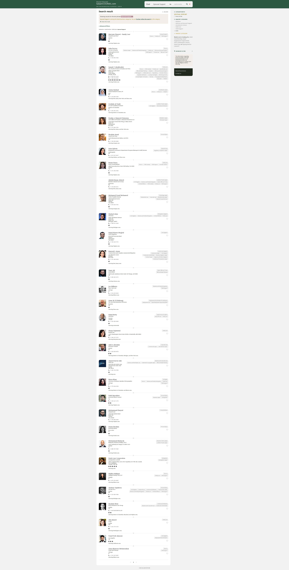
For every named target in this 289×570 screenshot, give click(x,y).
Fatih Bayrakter (114, 395)
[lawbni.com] (109, 433)
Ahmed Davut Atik (115, 361)
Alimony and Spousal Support (161, 50)
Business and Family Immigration (139, 50)
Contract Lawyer (149, 257)
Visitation (165, 78)
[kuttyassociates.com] (109, 323)
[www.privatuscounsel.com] (110, 353)
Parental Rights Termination (142, 76)
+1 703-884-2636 (114, 419)
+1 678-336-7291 (114, 204)
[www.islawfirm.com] (110, 403)
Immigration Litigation (162, 213)
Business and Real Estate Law (134, 362)
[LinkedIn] (112, 80)
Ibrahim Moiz (113, 504)
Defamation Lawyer (183, 42)
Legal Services (108, 29)
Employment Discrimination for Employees (158, 300)
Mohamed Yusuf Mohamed (118, 195)
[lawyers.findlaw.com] (109, 261)
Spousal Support (163, 34)
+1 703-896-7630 (114, 57)
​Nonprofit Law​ (164, 148)
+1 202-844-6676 (114, 351)
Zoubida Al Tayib (114, 104)
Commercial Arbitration (151, 489)
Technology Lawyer (163, 195)
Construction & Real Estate (148, 255)
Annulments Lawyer (163, 89)
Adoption (151, 70)
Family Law (114, 29)
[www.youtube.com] (114, 466)
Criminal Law (156, 52)
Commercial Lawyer (155, 253)
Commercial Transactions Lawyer (160, 259)
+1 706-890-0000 (114, 141)
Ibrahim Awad (113, 134)
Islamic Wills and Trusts (162, 181)
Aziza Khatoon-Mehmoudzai (118, 549)
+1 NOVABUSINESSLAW (116, 510)
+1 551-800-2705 (114, 127)
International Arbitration (162, 105)
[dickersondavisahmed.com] (109, 528)
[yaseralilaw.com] (109, 279)
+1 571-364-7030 (114, 170)
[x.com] (116, 466)
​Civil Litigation (152, 105)
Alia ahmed (112, 520)
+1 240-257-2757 (114, 337)
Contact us (178, 73)
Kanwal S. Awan (114, 251)
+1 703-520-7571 (114, 242)
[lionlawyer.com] (110, 541)
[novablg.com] (109, 512)
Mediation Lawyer (163, 118)
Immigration (164, 397)
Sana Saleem (112, 148)
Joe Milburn (112, 286)
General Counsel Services (162, 199)
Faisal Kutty (112, 315)
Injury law (177, 44)
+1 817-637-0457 (114, 155)
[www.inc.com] (114, 80)
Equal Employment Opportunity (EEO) (159, 302)
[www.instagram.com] (116, 80)
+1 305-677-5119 (114, 76)
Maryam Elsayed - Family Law (119, 34)
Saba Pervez (112, 48)
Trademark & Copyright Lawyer (148, 362)
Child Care (178, 27)
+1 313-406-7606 (114, 494)
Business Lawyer (127, 50)
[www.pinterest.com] (117, 80)
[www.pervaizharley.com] (109, 60)
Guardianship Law (163, 69)
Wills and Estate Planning (142, 70)
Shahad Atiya (113, 214)
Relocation (159, 78)
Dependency (155, 72)
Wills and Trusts (164, 52)
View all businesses (180, 71)
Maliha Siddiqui (114, 474)
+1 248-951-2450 (114, 223)
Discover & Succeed (102, 2)
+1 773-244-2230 (114, 386)
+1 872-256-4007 (114, 480)
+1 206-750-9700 (114, 370)
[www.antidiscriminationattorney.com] (109, 307)
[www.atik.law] (109, 372)
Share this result (106, 21)
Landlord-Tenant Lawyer (162, 103)
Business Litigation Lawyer (161, 255)
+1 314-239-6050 (114, 293)
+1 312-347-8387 (114, 555)
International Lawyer (163, 346)
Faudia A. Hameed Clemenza (118, 118)
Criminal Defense (142, 183)
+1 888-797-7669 (114, 449)
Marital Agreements (163, 74)
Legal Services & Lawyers (162, 314)
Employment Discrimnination (161, 537)
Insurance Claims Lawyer (162, 440)
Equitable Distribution (142, 74)
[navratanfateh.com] (109, 466)
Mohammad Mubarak (116, 441)
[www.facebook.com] (110, 80)
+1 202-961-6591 (114, 110)
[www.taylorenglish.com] (109, 207)
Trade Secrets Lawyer (162, 489)
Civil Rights (165, 379)
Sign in (120, 6)
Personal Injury (164, 134)
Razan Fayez (112, 163)
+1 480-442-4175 (114, 277)
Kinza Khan (112, 379)
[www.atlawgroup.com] (109, 496)
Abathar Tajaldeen (115, 488)
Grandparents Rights (152, 74)
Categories (101, 29)
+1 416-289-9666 (114, 321)
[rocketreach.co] (112, 541)
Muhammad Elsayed (115, 410)
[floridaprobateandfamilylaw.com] (109, 80)
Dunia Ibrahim (113, 427)
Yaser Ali (111, 270)
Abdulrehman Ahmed (116, 180)
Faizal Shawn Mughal (116, 233)
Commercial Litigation (162, 251)
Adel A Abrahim (114, 345)
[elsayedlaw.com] (109, 41)
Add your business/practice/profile (106, 6)
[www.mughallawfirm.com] (109, 244)
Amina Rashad (113, 90)
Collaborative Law (147, 72)
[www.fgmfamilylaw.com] (109, 173)
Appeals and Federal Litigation (160, 257)
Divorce (151, 36)
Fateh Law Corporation (116, 458)
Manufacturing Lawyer (162, 197)
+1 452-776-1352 (114, 526)
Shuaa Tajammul (114, 331)
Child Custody (148, 69)
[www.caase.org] (109, 388)
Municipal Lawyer (163, 120)
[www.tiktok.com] (119, 80)
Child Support (164, 36)
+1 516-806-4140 (114, 96)
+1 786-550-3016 (114, 78)
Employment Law (144, 197)
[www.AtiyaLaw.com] (109, 225)
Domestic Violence (163, 72)
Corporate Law (153, 197)
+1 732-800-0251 (114, 186)
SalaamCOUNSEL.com (106, 4)
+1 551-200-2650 (114, 259)
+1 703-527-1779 (114, 401)
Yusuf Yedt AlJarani (115, 536)
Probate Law (155, 69)
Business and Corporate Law (161, 360)
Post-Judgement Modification (161, 76)
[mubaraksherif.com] (109, 451)
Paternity (151, 76)
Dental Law (148, 491)
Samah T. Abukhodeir (116, 67)
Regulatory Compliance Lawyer (160, 150)
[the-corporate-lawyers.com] (110, 512)
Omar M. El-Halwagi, (116, 300)
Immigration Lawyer (163, 460)
